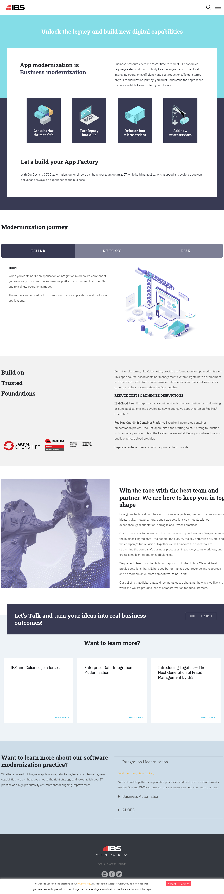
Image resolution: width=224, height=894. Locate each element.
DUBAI (122, 864)
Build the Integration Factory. (136, 773)
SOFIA (101, 864)
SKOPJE (111, 864)
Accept (172, 883)
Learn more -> (61, 717)
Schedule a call (201, 616)
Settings (184, 883)
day (125, 855)
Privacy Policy (84, 883)
